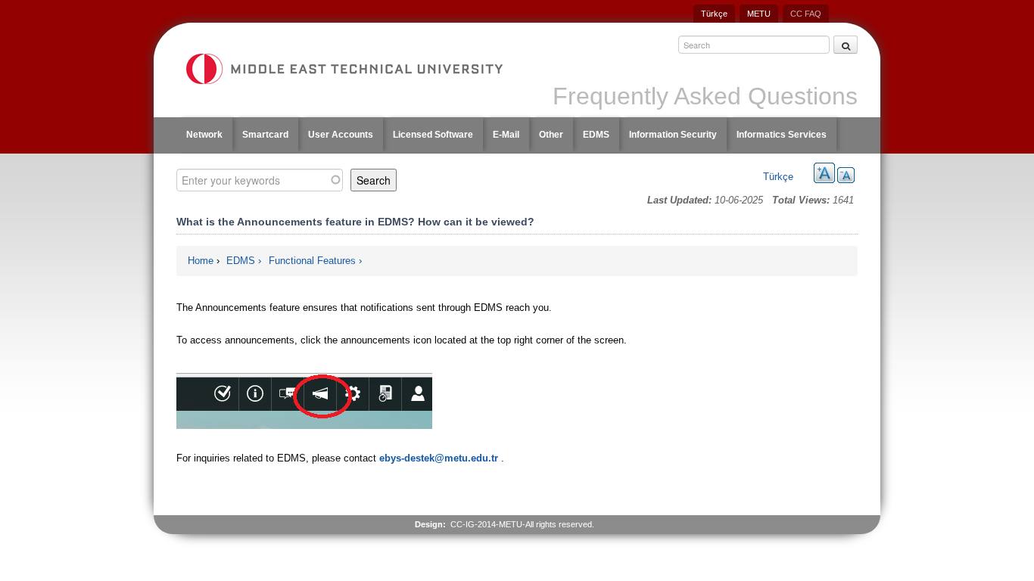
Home (200, 260)
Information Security (673, 134)
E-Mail (506, 134)
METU (759, 13)
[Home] (343, 69)
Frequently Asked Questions (705, 96)
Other (551, 134)
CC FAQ (805, 13)
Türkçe (714, 13)
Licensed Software (433, 134)
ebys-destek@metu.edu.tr (438, 458)
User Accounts (340, 134)
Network (204, 134)
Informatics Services (782, 134)
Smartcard (265, 134)
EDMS (596, 134)
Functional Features (312, 260)
